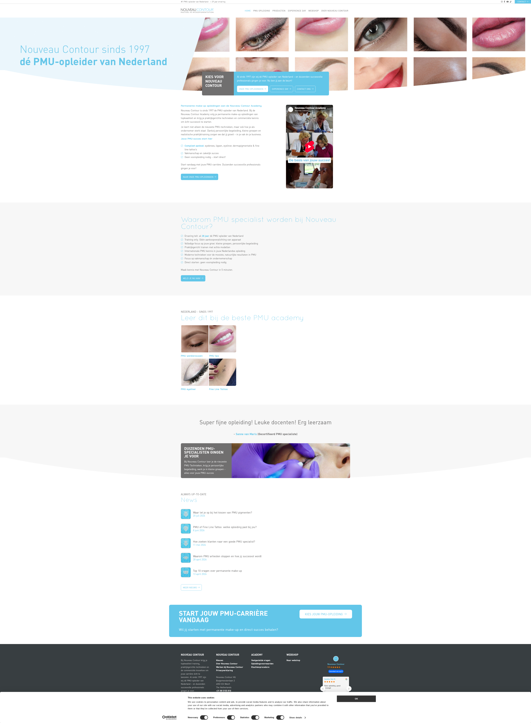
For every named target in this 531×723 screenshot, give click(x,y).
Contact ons (304, 89)
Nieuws (219, 660)
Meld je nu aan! (192, 278)
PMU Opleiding (261, 10)
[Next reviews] (349, 688)
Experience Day (280, 89)
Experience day (297, 10)
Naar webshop (293, 660)
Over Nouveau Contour (334, 10)
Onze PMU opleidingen (251, 89)
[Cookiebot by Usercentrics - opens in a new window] (169, 718)
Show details (295, 717)
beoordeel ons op (335, 671)
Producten (278, 10)
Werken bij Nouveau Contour (229, 667)
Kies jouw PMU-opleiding (324, 614)
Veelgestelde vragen (260, 660)
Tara (326, 679)
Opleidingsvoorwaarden (262, 663)
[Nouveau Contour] (197, 10)
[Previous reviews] (322, 688)
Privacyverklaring (224, 670)
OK (356, 699)
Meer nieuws (190, 587)
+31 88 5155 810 (223, 690)
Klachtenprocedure (260, 667)
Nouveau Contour (335, 664)
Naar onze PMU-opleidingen (198, 176)
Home (248, 10)
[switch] (231, 717)
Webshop (313, 10)
